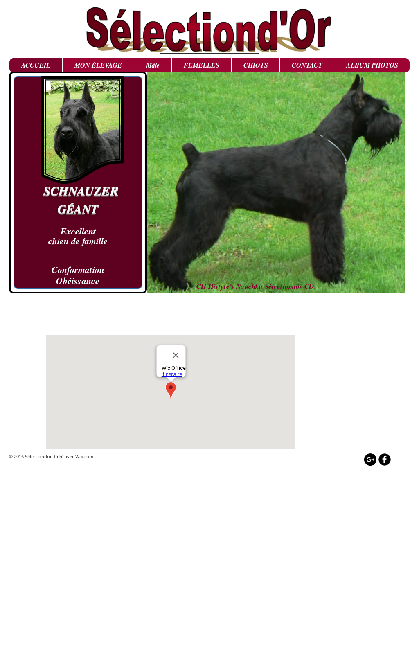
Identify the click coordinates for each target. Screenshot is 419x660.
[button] (152, 65)
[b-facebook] (384, 459)
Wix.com (84, 456)
